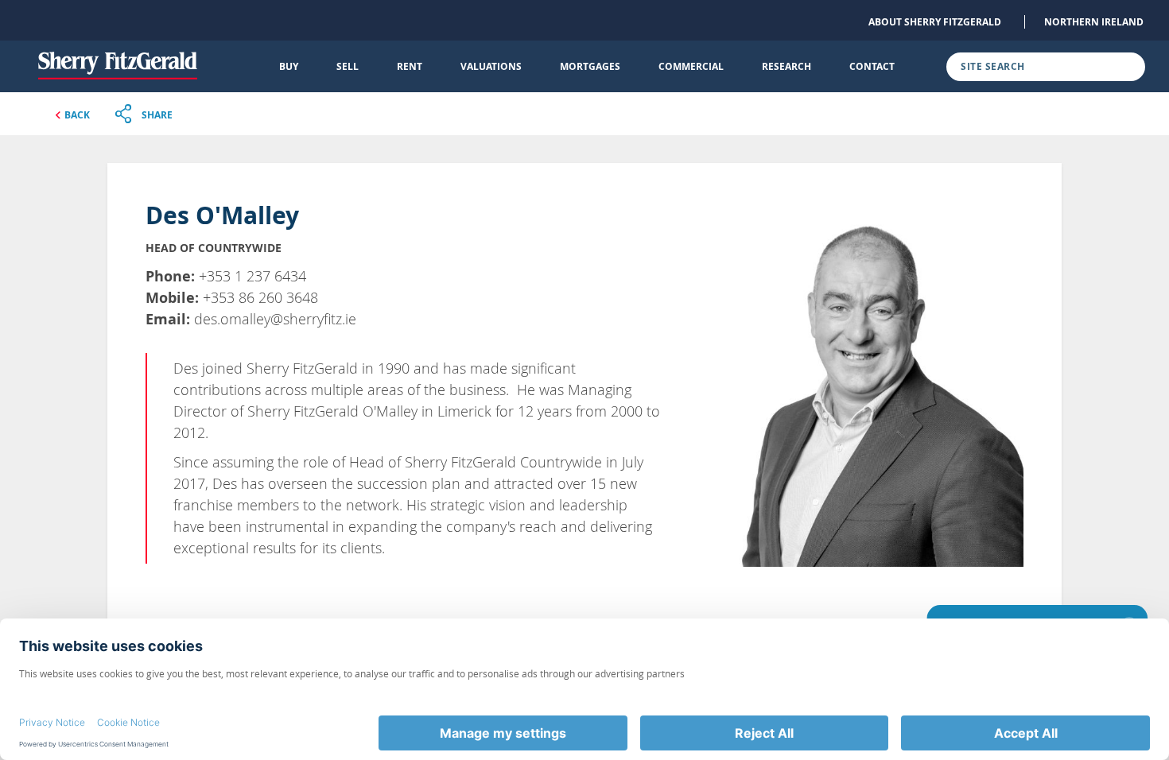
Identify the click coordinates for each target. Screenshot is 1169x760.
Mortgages (590, 66)
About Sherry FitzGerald (934, 22)
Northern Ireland (1094, 22)
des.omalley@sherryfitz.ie (275, 318)
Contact (872, 66)
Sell (347, 66)
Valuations (491, 66)
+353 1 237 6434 (252, 275)
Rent (409, 66)
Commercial (691, 66)
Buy (288, 66)
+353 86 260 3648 (260, 297)
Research (786, 66)
